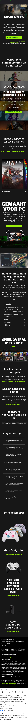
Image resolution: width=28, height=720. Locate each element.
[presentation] (1, 257)
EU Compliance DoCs (5, 719)
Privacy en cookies (18, 713)
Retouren (2, 704)
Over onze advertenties (21, 717)
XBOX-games (11, 696)
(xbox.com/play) (9, 674)
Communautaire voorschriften (8, 699)
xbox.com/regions (18, 684)
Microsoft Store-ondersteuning (18, 703)
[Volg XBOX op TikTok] (19, 692)
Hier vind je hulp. (15, 44)
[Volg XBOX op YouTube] (22, 692)
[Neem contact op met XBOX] (2, 692)
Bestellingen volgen (10, 704)
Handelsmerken (20, 715)
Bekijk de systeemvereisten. (17, 41)
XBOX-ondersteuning (11, 697)
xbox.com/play (15, 670)
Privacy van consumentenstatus (8, 712)
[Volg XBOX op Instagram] (12, 692)
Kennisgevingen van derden (7, 717)
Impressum (10, 713)
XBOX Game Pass (19, 696)
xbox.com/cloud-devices (12, 672)
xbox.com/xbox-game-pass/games (9, 683)
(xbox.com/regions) (18, 671)
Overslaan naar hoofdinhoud (7, 1)
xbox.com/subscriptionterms (9, 657)
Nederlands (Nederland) (6, 708)
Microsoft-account (4, 703)
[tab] (14, 319)
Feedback (19, 697)
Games (2, 706)
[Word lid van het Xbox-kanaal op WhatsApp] (16, 692)
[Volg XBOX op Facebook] (6, 692)
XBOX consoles (4, 696)
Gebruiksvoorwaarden (10, 715)
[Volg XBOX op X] (9, 692)
